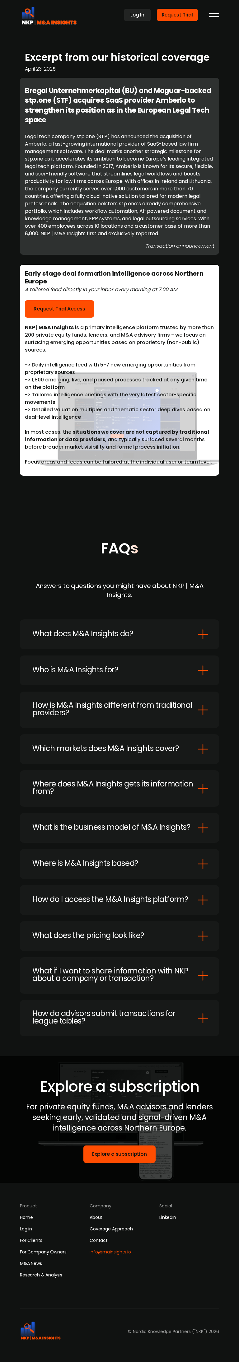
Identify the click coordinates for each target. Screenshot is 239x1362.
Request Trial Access (59, 308)
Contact (99, 1240)
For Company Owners (43, 1252)
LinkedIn (167, 1217)
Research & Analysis (41, 1275)
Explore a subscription (119, 1154)
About (96, 1217)
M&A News (31, 1263)
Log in (26, 1229)
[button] (214, 14)
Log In (137, 15)
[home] (51, 14)
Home (26, 1217)
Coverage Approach (111, 1229)
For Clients (31, 1240)
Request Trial (177, 15)
